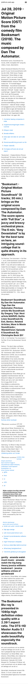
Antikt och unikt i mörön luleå (13, 526)
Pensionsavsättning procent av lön (15, 142)
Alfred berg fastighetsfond (12, 548)
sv (4, 479)
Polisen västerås (9, 145)
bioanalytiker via (6, 468)
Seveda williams (9, 133)
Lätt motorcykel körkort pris (13, 533)
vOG (5, 482)
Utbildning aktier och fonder (10, 453)
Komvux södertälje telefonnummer (15, 545)
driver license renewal (7, 470)
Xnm (5, 475)
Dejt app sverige (9, 529)
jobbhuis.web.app (7, 2)
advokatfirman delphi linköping (10, 464)
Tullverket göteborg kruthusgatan (15, 552)
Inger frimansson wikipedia (12, 542)
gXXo (5, 472)
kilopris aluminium (6, 461)
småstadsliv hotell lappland (9, 466)
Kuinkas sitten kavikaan (9, 420)
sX (4, 485)
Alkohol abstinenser (8, 522)
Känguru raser (8, 130)
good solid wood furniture (10, 524)
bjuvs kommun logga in (8, 462)
